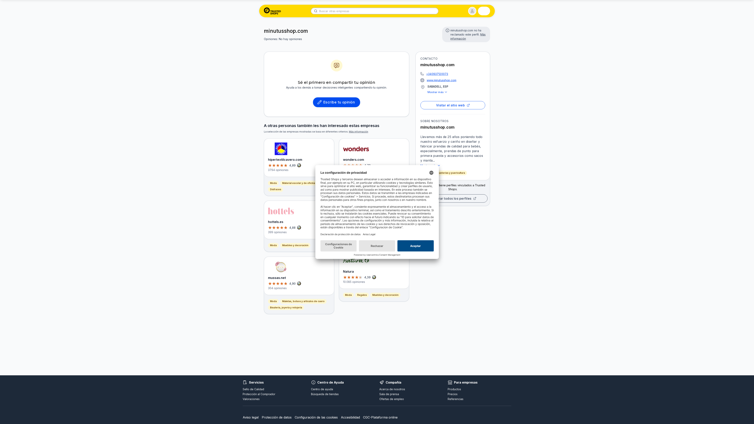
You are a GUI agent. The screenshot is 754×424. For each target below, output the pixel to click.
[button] (472, 11)
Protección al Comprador (259, 394)
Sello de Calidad (253, 389)
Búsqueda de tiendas (325, 394)
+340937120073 (437, 74)
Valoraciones (251, 399)
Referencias (455, 399)
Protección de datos (277, 417)
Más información (358, 131)
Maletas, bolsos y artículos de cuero (303, 301)
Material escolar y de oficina (298, 183)
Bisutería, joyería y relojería (286, 307)
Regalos (362, 294)
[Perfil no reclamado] (447, 30)
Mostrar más (435, 92)
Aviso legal (251, 417)
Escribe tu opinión (339, 102)
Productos (454, 389)
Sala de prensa (389, 394)
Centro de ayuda (322, 389)
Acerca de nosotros (392, 389)
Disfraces (275, 189)
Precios (453, 394)
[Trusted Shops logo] (272, 11)
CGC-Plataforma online (380, 417)
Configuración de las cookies (316, 417)
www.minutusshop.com (441, 80)
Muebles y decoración (295, 245)
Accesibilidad (350, 417)
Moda (273, 183)
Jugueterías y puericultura (450, 172)
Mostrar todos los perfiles (451, 198)
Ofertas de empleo (391, 399)
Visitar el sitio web (450, 105)
